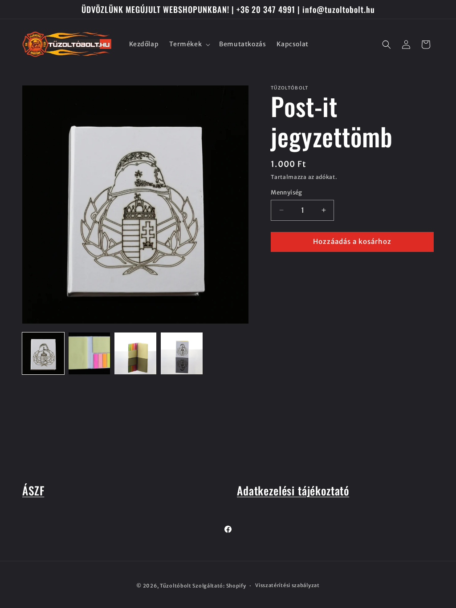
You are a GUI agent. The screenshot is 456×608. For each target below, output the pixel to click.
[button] (189, 44)
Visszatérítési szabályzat (287, 585)
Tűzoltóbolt (175, 586)
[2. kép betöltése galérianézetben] (89, 353)
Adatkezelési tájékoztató (293, 490)
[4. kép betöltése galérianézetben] (182, 353)
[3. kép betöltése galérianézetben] (135, 353)
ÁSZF (33, 490)
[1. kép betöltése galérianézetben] (43, 353)
